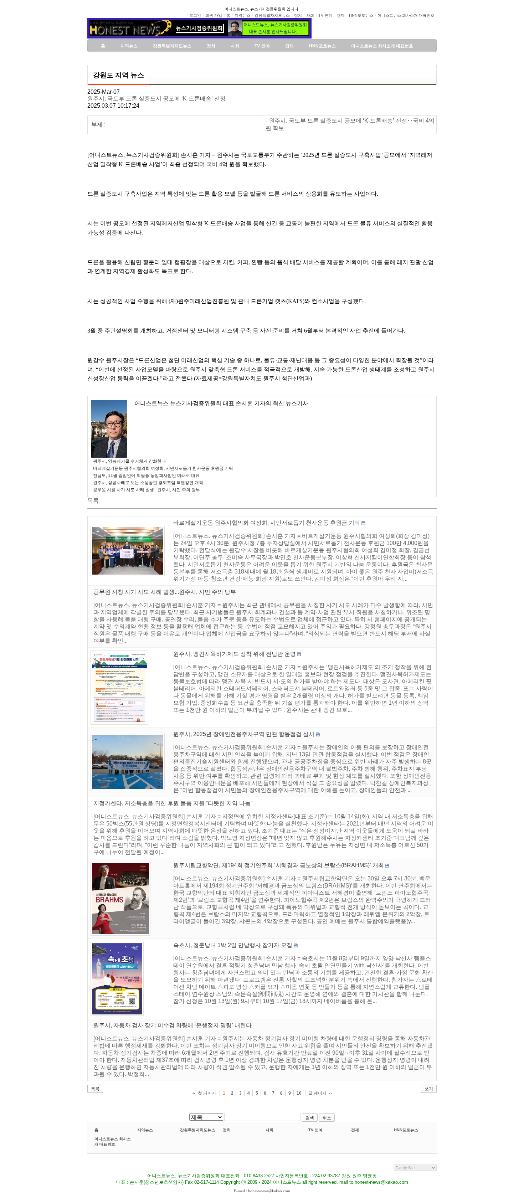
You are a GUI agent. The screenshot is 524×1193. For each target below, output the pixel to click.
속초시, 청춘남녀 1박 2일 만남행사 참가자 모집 (232, 945)
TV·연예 (315, 1130)
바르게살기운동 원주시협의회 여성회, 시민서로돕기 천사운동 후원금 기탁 (163, 468)
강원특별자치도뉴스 (197, 1130)
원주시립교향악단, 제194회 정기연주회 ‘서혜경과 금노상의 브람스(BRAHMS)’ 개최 (278, 865)
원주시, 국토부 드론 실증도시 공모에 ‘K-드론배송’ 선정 (156, 99)
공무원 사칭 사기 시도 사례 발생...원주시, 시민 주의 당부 (146, 489)
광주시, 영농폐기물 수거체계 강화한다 (129, 461)
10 (299, 1093)
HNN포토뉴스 (406, 1130)
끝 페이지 (317, 1093)
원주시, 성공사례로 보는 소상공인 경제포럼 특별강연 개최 (148, 482)
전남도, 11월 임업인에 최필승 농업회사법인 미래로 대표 (146, 475)
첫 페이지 (207, 1093)
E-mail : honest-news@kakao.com (262, 1191)
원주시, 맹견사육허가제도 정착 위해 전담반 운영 (234, 654)
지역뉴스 (145, 1130)
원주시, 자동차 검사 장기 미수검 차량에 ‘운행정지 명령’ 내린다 (172, 1025)
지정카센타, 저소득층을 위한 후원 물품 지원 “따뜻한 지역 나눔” (172, 803)
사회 (269, 1130)
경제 (355, 1130)
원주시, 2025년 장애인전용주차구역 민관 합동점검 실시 (243, 734)
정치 (227, 1130)
